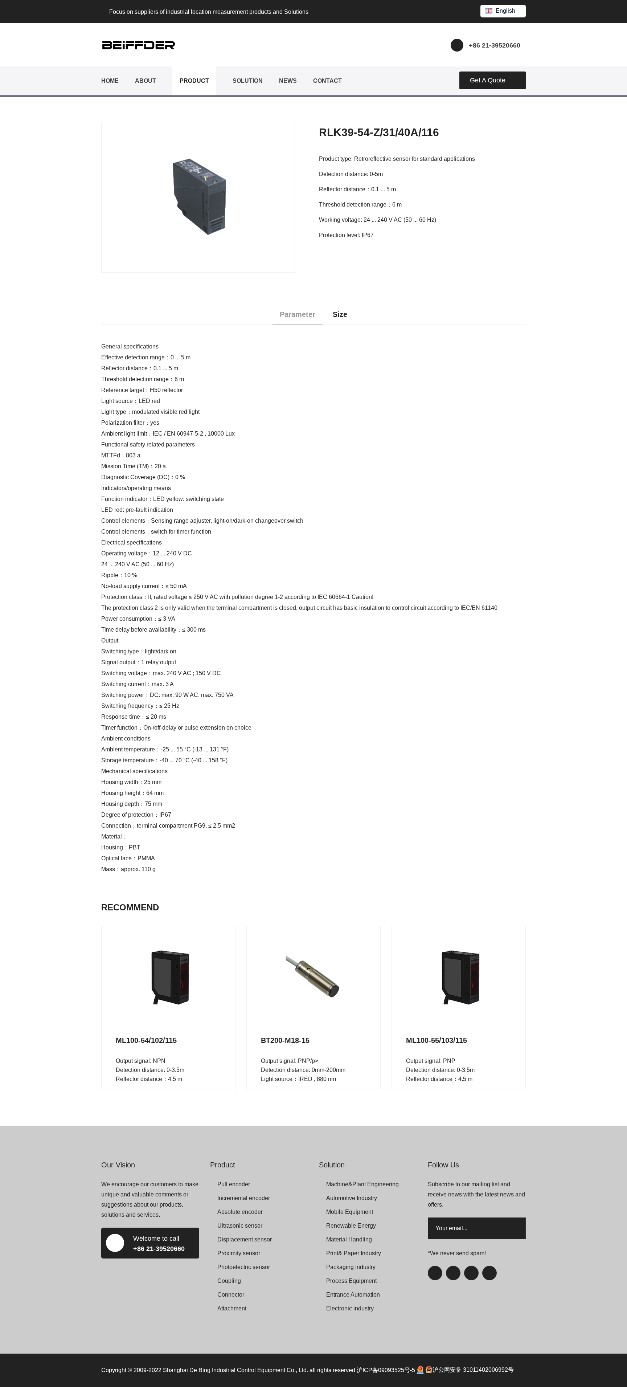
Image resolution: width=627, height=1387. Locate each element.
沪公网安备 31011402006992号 (473, 1370)
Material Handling (349, 1239)
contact (327, 81)
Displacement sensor (244, 1239)
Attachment (231, 1308)
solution (248, 81)
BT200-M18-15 (285, 1040)
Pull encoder (233, 1184)
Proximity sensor (238, 1253)
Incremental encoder (243, 1198)
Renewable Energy (351, 1226)
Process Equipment (351, 1281)
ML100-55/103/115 (436, 1040)
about (145, 81)
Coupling (229, 1281)
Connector (230, 1295)
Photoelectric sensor (243, 1267)
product (194, 81)
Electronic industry (350, 1308)
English (505, 11)
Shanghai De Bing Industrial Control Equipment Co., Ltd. (235, 1370)
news (288, 81)
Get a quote (487, 80)
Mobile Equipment (349, 1212)
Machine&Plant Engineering (362, 1184)
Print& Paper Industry (353, 1253)
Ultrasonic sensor (239, 1226)
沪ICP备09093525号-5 (386, 1370)
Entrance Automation (353, 1295)
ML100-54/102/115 (146, 1040)
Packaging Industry (351, 1267)
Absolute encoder (240, 1212)
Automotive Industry (351, 1198)
